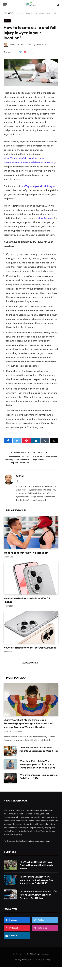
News (7, 21)
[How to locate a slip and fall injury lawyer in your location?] (31, 72)
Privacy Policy (21, 960)
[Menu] (5, 4)
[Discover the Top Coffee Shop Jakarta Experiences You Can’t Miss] (10, 751)
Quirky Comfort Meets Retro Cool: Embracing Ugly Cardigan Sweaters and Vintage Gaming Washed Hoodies (28, 723)
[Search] (57, 4)
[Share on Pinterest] (25, 52)
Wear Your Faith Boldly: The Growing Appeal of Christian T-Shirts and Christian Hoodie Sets (37, 764)
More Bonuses (45, 218)
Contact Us (35, 960)
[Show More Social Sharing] (30, 52)
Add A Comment (31, 663)
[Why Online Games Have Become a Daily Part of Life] (10, 778)
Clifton (15, 45)
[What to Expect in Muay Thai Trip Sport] (31, 532)
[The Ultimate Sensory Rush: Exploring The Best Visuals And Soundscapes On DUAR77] (10, 880)
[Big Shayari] (31, 4)
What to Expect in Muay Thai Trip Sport (26, 552)
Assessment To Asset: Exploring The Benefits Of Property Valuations (17, 459)
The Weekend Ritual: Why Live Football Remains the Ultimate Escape (36, 865)
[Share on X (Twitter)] (20, 52)
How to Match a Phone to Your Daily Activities (30, 647)
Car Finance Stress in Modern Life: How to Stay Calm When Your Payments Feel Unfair (38, 894)
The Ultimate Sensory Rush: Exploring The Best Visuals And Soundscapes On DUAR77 (36, 880)
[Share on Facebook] (16, 52)
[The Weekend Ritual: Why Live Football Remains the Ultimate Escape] (10, 865)
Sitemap (46, 960)
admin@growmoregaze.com (37, 841)
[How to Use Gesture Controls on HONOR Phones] (31, 578)
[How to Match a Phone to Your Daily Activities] (31, 627)
